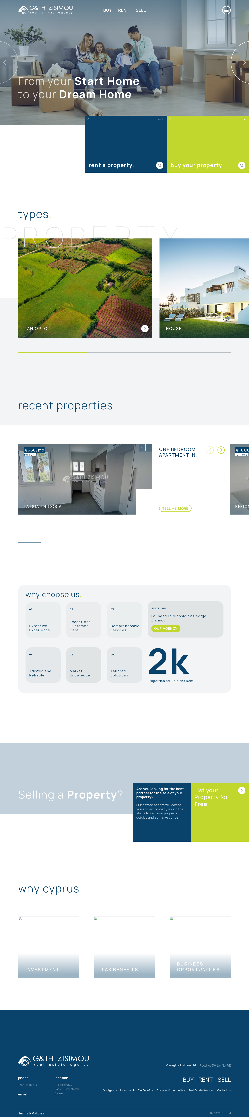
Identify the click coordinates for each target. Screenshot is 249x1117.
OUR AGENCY (166, 628)
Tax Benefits (145, 1090)
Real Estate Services (201, 1090)
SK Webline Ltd (222, 1113)
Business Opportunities (171, 1090)
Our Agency (110, 1090)
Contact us (224, 1090)
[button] (221, 450)
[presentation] (142, 448)
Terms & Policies (31, 1113)
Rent (123, 10)
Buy (107, 10)
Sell (141, 10)
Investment (127, 1090)
